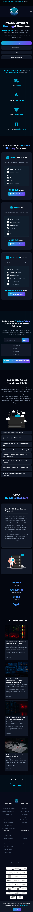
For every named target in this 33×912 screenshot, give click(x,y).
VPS (16, 52)
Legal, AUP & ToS (8, 846)
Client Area (8, 835)
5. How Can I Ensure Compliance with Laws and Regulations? (15, 455)
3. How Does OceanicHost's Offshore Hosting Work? (16, 444)
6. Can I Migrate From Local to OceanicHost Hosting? (16, 461)
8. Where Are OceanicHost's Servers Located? (14, 474)
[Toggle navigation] (30, 11)
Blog (25, 817)
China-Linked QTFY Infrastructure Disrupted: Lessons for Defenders (14, 680)
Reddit (25, 841)
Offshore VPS (8, 814)
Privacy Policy (8, 843)
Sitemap (24, 822)
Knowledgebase (24, 820)
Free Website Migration (8, 828)
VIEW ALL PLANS (17, 194)
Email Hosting (8, 820)
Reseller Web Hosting (8, 811)
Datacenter (25, 814)
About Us (24, 808)
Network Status (8, 838)
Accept (17, 909)
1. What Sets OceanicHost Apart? (13, 432)
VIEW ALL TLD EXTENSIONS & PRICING (16, 361)
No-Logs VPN (8, 825)
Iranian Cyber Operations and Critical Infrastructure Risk (15, 718)
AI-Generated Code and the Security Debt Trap (15, 755)
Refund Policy (8, 849)
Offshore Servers (8, 817)
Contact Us (8, 852)
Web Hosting (16, 43)
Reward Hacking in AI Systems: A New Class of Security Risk (16, 642)
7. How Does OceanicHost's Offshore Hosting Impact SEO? (16, 468)
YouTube (25, 838)
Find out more (23, 905)
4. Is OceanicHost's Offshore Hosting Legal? (16, 450)
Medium (24, 843)
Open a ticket (17, 785)
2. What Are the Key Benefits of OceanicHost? (12, 438)
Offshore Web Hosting (8, 808)
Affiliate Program (24, 811)
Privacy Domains (16, 47)
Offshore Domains (8, 822)
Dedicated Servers (16, 57)
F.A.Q (8, 841)
